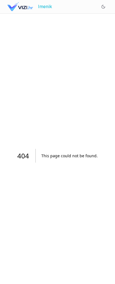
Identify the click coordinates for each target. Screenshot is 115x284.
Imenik (45, 7)
